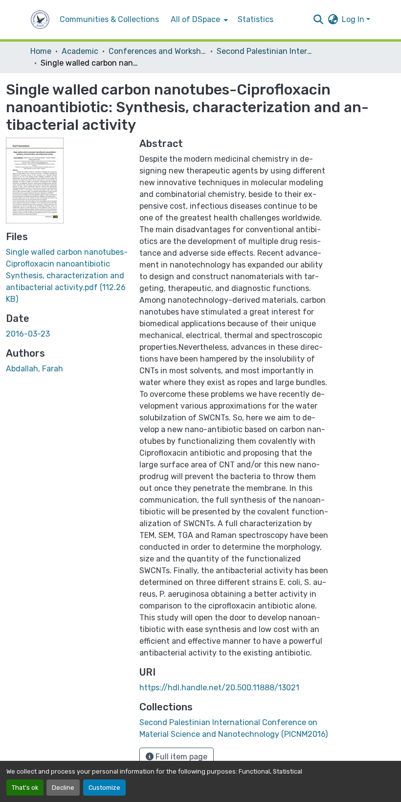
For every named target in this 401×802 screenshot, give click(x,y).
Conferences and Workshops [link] (157, 51)
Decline (63, 787)
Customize (104, 787)
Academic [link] (80, 51)
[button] (40, 19)
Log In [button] (354, 19)
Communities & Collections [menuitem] (109, 19)
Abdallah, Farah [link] (34, 368)
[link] (67, 275)
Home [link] (40, 51)
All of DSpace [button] (195, 19)
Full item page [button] (180, 756)
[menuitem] (198, 19)
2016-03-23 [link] (28, 334)
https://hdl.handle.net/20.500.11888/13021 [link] (219, 687)
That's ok (25, 787)
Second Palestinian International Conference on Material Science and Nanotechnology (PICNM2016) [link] (265, 51)
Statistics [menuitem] (255, 19)
